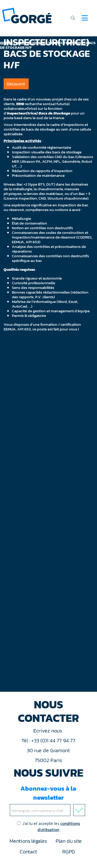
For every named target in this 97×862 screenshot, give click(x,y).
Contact (28, 852)
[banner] (26, 15)
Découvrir (16, 84)
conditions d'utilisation (59, 826)
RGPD (68, 852)
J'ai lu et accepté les (51, 826)
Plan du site (69, 841)
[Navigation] (84, 18)
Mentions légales (28, 841)
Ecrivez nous (48, 731)
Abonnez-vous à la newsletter (48, 793)
